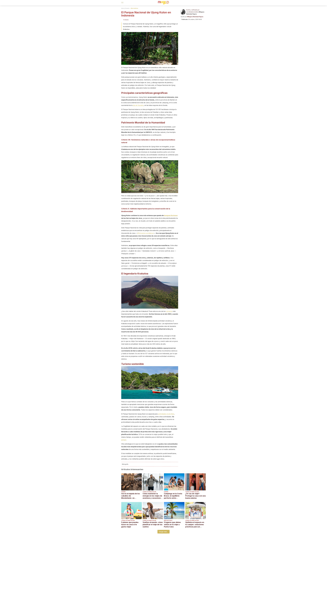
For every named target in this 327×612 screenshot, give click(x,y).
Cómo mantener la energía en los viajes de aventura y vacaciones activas (152, 496)
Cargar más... (163, 532)
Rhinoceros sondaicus (145, 233)
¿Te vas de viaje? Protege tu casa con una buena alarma (195, 496)
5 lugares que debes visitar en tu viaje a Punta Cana (172, 524)
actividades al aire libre (166, 414)
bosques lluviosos (171, 215)
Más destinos (134, 8)
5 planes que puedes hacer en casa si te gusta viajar (129, 524)
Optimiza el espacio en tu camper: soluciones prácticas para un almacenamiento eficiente (194, 524)
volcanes (169, 311)
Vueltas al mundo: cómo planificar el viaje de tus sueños (153, 524)
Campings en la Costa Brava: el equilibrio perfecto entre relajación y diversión (173, 496)
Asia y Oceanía (125, 8)
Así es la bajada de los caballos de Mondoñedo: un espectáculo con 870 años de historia (130, 496)
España (123, 491)
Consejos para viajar (149, 491)
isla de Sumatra (138, 105)
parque (123, 440)
